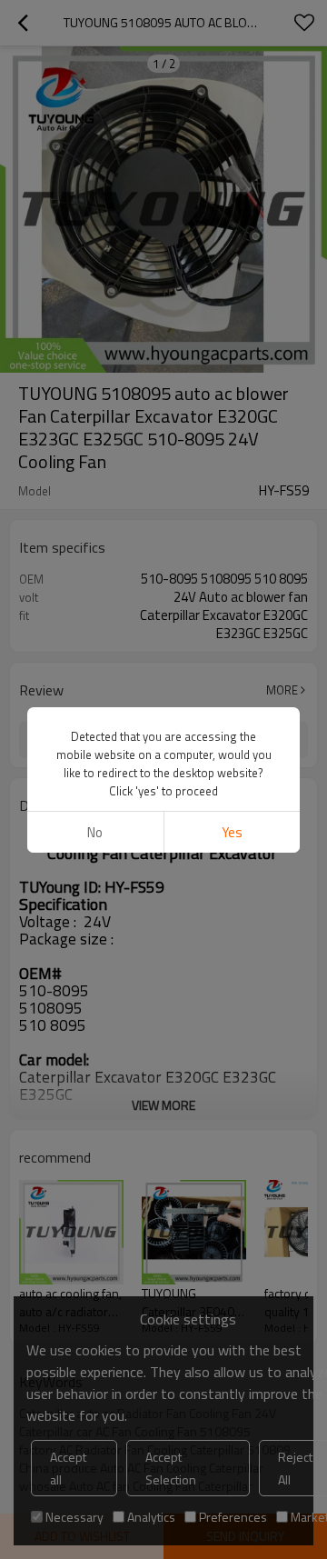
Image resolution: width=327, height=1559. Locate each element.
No (95, 832)
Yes (232, 832)
